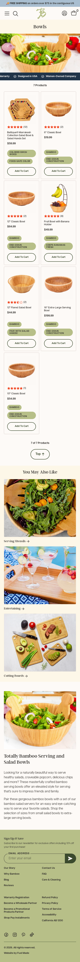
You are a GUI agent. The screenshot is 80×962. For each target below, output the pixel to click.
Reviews (9, 885)
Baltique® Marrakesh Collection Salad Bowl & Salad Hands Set (20, 135)
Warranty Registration (16, 897)
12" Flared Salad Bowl (19, 307)
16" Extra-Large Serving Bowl (57, 309)
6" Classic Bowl (52, 132)
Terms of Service (51, 909)
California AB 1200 (52, 920)
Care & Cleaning (51, 880)
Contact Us (48, 868)
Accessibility (49, 914)
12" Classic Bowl (16, 221)
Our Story (9, 868)
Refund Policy (50, 897)
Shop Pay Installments (17, 918)
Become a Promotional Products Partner (17, 910)
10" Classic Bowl (16, 393)
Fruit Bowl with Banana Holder (56, 223)
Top (38, 454)
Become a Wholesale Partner (20, 903)
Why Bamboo (11, 874)
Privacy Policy (50, 903)
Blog (6, 880)
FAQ (44, 874)
